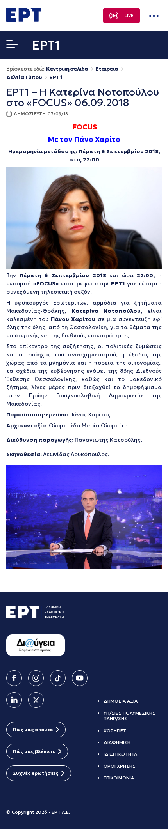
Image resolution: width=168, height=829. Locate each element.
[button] (12, 46)
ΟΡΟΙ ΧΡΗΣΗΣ (120, 766)
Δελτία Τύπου (24, 77)
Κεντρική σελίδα (67, 69)
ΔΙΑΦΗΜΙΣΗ (117, 742)
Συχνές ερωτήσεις (35, 773)
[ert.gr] (23, 19)
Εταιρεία (106, 69)
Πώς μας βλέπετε (34, 751)
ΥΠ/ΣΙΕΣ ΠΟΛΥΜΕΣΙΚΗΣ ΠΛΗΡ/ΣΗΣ (129, 715)
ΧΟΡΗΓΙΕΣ (115, 730)
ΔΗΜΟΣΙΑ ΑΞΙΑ (121, 701)
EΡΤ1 (55, 77)
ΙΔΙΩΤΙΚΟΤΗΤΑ (120, 754)
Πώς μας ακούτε (33, 729)
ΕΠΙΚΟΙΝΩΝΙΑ (119, 778)
